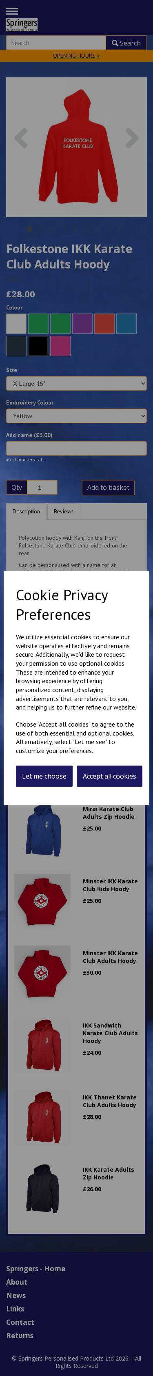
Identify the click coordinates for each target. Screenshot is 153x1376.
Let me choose (44, 776)
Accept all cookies (109, 776)
